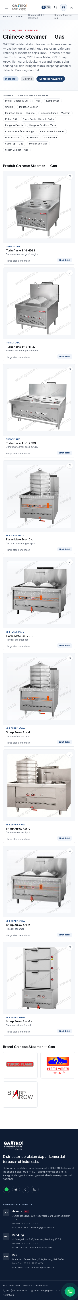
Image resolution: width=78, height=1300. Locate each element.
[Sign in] (71, 7)
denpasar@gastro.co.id (42, 1267)
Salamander (50, 137)
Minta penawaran (50, 78)
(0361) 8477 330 (20, 1267)
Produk (20, 16)
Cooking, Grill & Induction (36, 16)
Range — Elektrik (14, 125)
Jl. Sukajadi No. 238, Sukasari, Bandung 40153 (36, 1239)
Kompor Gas (52, 100)
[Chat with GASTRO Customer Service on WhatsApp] (70, 1291)
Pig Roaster (32, 137)
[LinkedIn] (34, 1189)
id (44, 7)
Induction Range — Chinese (20, 113)
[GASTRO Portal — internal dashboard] (63, 7)
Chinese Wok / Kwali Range (19, 131)
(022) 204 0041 (20, 1247)
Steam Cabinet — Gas (16, 149)
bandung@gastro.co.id (41, 1247)
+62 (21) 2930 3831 (16, 1290)
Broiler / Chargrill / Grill (16, 100)
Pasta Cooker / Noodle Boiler (38, 119)
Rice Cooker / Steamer (52, 131)
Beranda (7, 16)
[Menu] (6, 7)
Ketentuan (8, 1295)
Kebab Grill (11, 119)
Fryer (37, 100)
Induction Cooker (28, 107)
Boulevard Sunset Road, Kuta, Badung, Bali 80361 (38, 1259)
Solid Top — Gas (14, 143)
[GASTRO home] (22, 7)
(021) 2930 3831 (20, 1227)
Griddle (9, 107)
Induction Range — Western (55, 113)
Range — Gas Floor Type (42, 125)
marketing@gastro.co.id (42, 1227)
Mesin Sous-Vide (38, 143)
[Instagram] (16, 1189)
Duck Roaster (12, 137)
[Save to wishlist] (70, 176)
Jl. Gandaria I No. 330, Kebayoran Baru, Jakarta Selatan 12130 (41, 1217)
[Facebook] (25, 1189)
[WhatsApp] (6, 1189)
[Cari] (55, 7)
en (48, 7)
